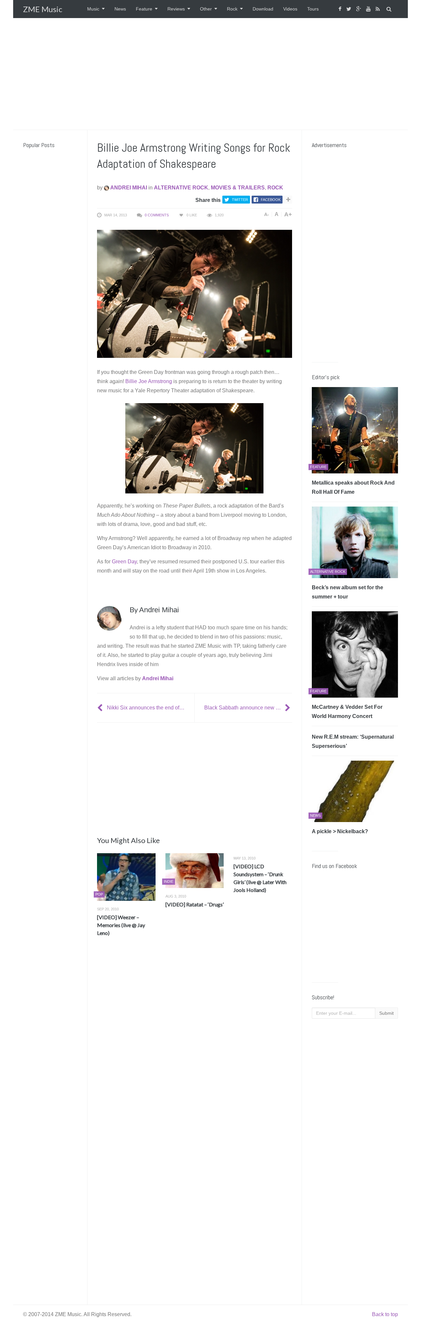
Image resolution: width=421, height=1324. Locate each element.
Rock (232, 8)
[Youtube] (369, 9)
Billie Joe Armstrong (148, 381)
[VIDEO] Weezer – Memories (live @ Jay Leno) (121, 925)
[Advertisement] (210, 74)
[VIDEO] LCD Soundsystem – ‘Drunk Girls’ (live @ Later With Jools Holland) (260, 878)
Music (93, 8)
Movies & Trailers (238, 187)
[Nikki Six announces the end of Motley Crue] (100, 707)
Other (206, 8)
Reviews (176, 8)
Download (263, 8)
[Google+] (359, 9)
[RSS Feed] (379, 9)
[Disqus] (194, 1039)
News (120, 8)
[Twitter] (349, 9)
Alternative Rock (181, 187)
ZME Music (42, 9)
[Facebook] (340, 9)
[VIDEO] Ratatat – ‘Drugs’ (194, 904)
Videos (290, 8)
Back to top (385, 1314)
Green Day (124, 561)
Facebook (271, 200)
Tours (313, 8)
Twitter (240, 200)
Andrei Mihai (128, 187)
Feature (144, 8)
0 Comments (157, 215)
